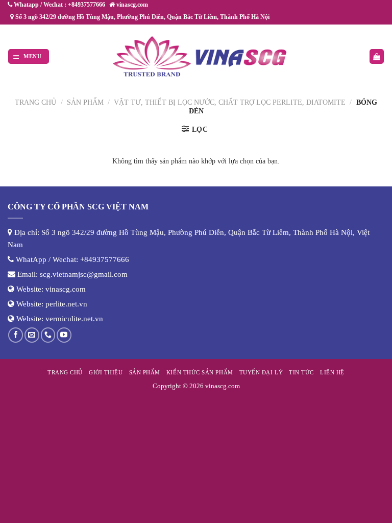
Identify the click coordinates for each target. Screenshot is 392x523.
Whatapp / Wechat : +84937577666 (58, 4)
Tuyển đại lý (261, 372)
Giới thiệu (105, 372)
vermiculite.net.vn (74, 319)
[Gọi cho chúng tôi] (48, 334)
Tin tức (301, 372)
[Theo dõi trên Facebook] (15, 334)
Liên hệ (332, 372)
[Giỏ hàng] (377, 56)
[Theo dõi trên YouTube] (64, 334)
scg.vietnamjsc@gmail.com (84, 274)
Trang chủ (35, 102)
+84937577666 (104, 259)
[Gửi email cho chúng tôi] (31, 334)
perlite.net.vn (66, 304)
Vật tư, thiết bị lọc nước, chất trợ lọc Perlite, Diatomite (230, 102)
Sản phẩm (85, 102)
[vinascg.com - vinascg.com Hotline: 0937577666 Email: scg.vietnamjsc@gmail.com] (200, 56)
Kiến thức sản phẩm (199, 372)
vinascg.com (65, 289)
